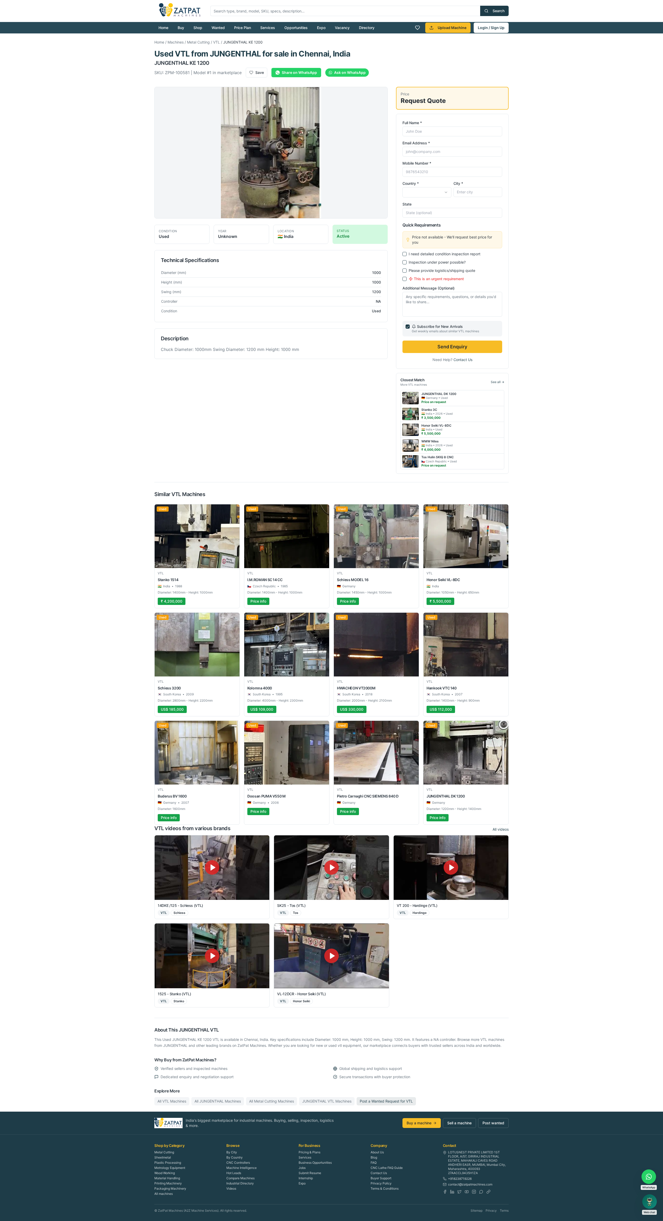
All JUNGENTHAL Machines (217, 1101)
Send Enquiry (452, 346)
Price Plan (242, 27)
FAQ (374, 1162)
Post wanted (493, 1123)
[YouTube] (467, 1192)
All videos (501, 829)
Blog (374, 1157)
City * (458, 183)
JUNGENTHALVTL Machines (326, 1101)
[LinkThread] (488, 1192)
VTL (216, 42)
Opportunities (296, 27)
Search (499, 11)
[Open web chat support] (649, 1201)
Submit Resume (310, 1173)
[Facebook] (445, 1192)
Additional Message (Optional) (428, 288)
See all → (497, 382)
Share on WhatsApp (299, 72)
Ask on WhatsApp (350, 72)
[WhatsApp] (481, 1192)
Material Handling (167, 1178)
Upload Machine (452, 27)
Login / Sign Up (491, 27)
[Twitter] (459, 1192)
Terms (504, 1210)
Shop (197, 27)
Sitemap (476, 1210)
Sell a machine (459, 1123)
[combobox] (426, 192)
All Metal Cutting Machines (271, 1101)
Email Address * (416, 143)
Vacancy (342, 27)
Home (163, 27)
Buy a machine (419, 1123)
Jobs (302, 1168)
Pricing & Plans (309, 1152)
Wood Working (164, 1173)
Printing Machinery (168, 1183)
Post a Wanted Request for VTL (386, 1101)
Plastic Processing (167, 1162)
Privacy (491, 1210)
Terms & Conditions (385, 1188)
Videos (231, 1188)
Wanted (218, 27)
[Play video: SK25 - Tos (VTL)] (331, 867)
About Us (377, 1152)
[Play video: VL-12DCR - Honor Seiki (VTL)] (331, 955)
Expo (321, 27)
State (407, 204)
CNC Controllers (238, 1162)
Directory (366, 27)
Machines (176, 42)
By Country (234, 1157)
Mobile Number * (416, 163)
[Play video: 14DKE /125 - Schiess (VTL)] (212, 867)
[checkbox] (404, 254)
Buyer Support (381, 1178)
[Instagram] (474, 1192)
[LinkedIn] (452, 1192)
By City (231, 1152)
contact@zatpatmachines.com (470, 1184)
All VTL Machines (171, 1101)
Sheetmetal (162, 1157)
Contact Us (462, 359)
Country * (410, 183)
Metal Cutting (198, 42)
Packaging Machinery (170, 1188)
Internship (306, 1178)
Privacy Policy (381, 1183)
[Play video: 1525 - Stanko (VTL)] (212, 955)
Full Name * (412, 123)
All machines (163, 1194)
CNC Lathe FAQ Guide (387, 1168)
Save (259, 72)
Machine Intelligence (241, 1168)
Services (267, 27)
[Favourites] (417, 27)
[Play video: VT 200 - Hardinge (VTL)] (451, 867)
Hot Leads (233, 1173)
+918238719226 (460, 1179)
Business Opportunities (315, 1162)
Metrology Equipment (169, 1168)
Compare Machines (240, 1178)
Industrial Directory (240, 1183)
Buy (181, 27)
